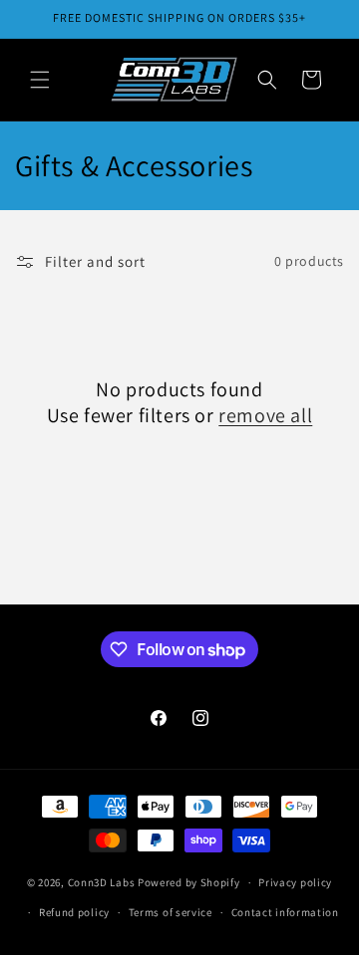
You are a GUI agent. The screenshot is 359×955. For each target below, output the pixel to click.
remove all (265, 415)
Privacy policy (295, 882)
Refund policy (74, 912)
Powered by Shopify (189, 882)
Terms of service (170, 912)
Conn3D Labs (102, 882)
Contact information (285, 912)
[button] (40, 80)
